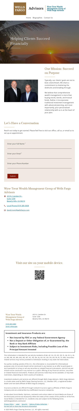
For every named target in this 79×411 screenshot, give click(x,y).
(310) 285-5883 (11, 324)
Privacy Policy (9, 404)
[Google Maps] (39, 233)
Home (28, 18)
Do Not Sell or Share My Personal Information (20, 406)
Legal (18, 404)
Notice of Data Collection (38, 404)
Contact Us (48, 18)
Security (24, 404)
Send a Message (11, 326)
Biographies (37, 18)
